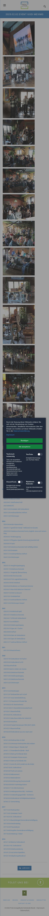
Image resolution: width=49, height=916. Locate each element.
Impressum (10, 435)
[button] (24, 440)
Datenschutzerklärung (22, 431)
